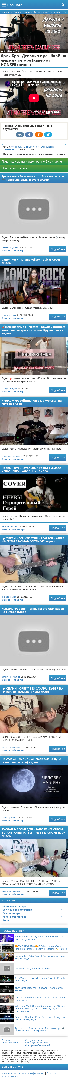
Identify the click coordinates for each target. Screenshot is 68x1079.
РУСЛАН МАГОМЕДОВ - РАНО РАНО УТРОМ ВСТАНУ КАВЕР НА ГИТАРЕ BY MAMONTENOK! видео (34, 832)
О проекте (7, 1040)
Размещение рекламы (37, 1042)
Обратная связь (10, 1042)
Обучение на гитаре (14, 906)
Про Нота (14, 5)
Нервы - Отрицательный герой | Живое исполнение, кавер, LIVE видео (31, 469)
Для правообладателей (37, 1045)
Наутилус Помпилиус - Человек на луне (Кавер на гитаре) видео (31, 760)
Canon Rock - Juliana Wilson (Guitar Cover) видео (31, 261)
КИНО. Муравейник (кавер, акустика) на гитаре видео (32, 402)
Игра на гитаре (11, 913)
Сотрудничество (34, 1040)
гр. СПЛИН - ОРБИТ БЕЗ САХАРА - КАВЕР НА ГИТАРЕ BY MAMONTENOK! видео (32, 690)
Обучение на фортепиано (17, 909)
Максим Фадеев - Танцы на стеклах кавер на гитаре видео (33, 610)
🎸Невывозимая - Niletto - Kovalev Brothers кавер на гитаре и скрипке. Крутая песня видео (33, 330)
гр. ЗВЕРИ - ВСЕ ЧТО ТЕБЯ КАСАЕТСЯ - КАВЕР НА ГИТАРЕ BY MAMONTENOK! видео (33, 539)
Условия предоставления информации (23, 1073)
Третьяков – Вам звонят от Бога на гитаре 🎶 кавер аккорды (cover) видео (33, 178)
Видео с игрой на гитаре (13, 250)
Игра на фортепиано (14, 916)
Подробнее (58, 249)
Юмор (5, 920)
